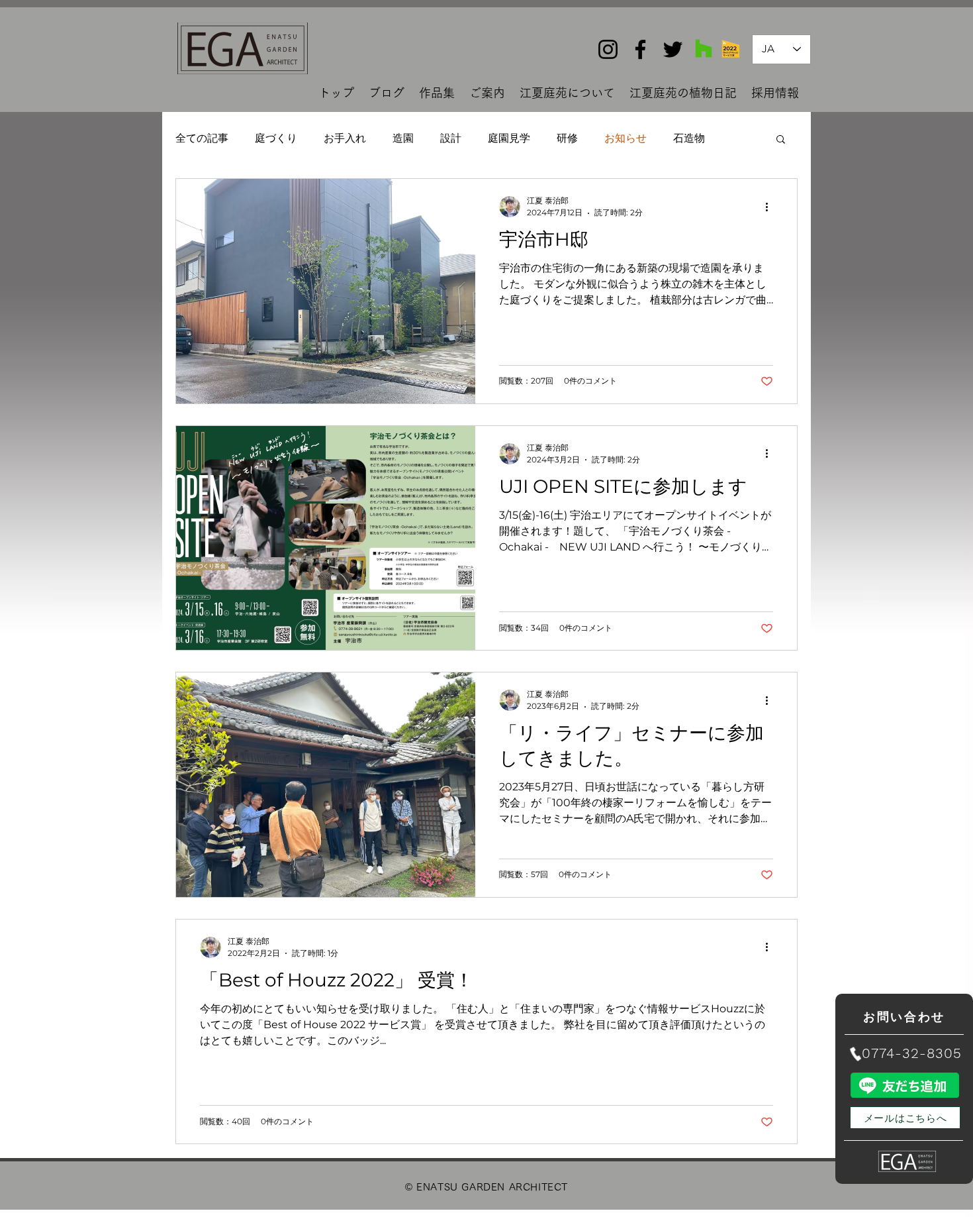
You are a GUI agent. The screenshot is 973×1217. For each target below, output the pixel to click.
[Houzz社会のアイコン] (704, 48)
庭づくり (276, 138)
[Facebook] (640, 49)
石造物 (689, 138)
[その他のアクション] (771, 207)
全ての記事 (201, 138)
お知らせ (625, 138)
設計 (450, 138)
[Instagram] (608, 49)
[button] (780, 140)
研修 (567, 138)
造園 (403, 138)
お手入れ (345, 138)
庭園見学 (509, 138)
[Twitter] (673, 49)
